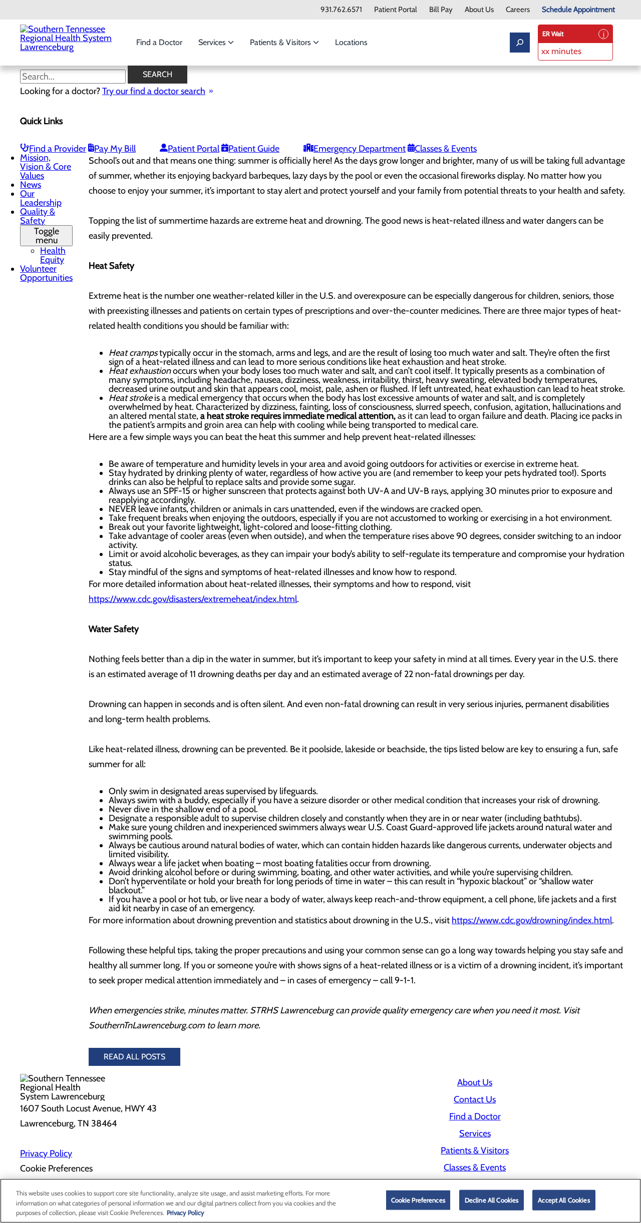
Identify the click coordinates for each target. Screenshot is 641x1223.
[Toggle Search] (520, 43)
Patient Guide (253, 148)
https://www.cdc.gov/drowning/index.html (532, 920)
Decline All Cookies (491, 1199)
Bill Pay (441, 10)
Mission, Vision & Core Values (45, 166)
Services (213, 42)
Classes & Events (446, 148)
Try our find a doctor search (153, 91)
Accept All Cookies (563, 1199)
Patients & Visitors (281, 42)
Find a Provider (57, 148)
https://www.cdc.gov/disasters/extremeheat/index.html (193, 598)
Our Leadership (41, 198)
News (30, 184)
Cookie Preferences (418, 1199)
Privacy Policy (46, 1153)
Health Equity (53, 255)
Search (157, 74)
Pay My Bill (115, 148)
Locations (351, 42)
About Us (479, 10)
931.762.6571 (341, 10)
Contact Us (475, 1099)
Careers (518, 10)
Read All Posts (134, 1056)
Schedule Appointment (578, 10)
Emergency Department (359, 148)
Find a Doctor (159, 42)
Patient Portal (395, 10)
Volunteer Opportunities (46, 273)
